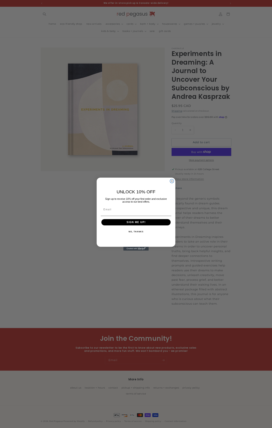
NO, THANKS (136, 232)
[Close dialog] (172, 181)
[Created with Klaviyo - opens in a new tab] (136, 249)
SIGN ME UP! (136, 222)
